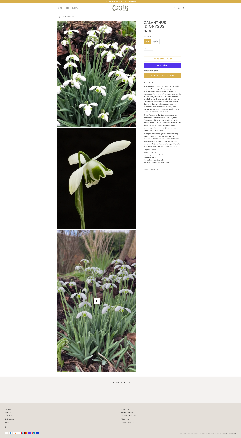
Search (7, 422)
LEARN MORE (144, 2)
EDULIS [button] (8, 409)
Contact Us (8, 416)
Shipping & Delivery (151, 169)
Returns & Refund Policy (128, 416)
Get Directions (9, 419)
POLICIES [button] (125, 409)
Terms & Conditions (127, 422)
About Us (8, 412)
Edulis (184, 433)
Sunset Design (232, 433)
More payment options (151, 70)
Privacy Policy (125, 419)
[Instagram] (5, 427)
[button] (67, 8)
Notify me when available (162, 76)
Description (148, 82)
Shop (58, 17)
